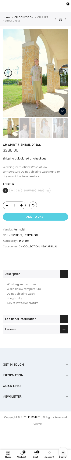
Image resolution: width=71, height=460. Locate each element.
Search (37, 424)
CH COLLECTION (23, 17)
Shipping (8, 158)
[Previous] (8, 73)
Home (6, 17)
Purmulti (35, 6)
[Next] (63, 73)
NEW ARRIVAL (49, 246)
